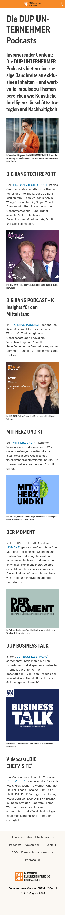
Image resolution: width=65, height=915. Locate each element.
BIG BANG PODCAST (26, 325)
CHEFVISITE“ (16, 781)
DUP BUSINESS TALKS (31, 657)
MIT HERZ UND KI (24, 443)
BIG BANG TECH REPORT (30, 185)
